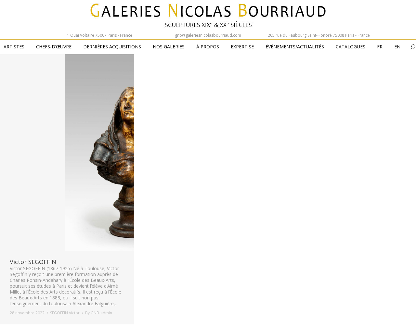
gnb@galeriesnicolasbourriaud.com (208, 35)
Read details (76, 152)
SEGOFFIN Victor (65, 313)
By (98, 313)
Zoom (58, 152)
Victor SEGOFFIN (33, 262)
